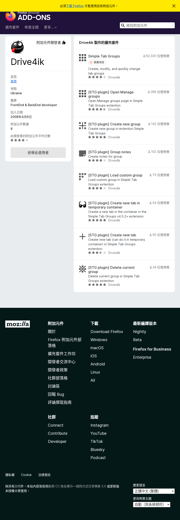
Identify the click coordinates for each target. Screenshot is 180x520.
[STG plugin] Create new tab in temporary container (114, 205)
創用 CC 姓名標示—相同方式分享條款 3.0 (77, 486)
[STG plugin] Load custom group (115, 175)
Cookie (26, 475)
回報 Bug (56, 394)
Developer (57, 441)
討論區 (54, 386)
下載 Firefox (75, 6)
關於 (52, 331)
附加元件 (56, 323)
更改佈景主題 (142, 498)
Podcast (98, 457)
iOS (93, 356)
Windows (98, 339)
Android (97, 364)
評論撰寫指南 (60, 402)
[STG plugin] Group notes (109, 152)
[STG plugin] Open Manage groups (111, 94)
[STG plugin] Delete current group (111, 269)
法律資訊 (44, 475)
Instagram (99, 425)
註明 (17, 486)
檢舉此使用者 (38, 152)
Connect (55, 425)
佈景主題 (32, 27)
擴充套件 (12, 27)
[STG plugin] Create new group (114, 124)
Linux (95, 372)
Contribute (57, 433)
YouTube (98, 433)
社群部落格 (58, 378)
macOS (97, 347)
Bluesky (97, 449)
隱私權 (9, 475)
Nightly (139, 331)
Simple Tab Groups (104, 56)
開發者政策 (58, 370)
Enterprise (142, 357)
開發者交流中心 (62, 362)
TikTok (96, 441)
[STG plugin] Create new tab (112, 235)
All (92, 380)
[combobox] (147, 25)
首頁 (14, 81)
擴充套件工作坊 (62, 353)
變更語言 (139, 485)
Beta (137, 339)
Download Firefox (106, 331)
